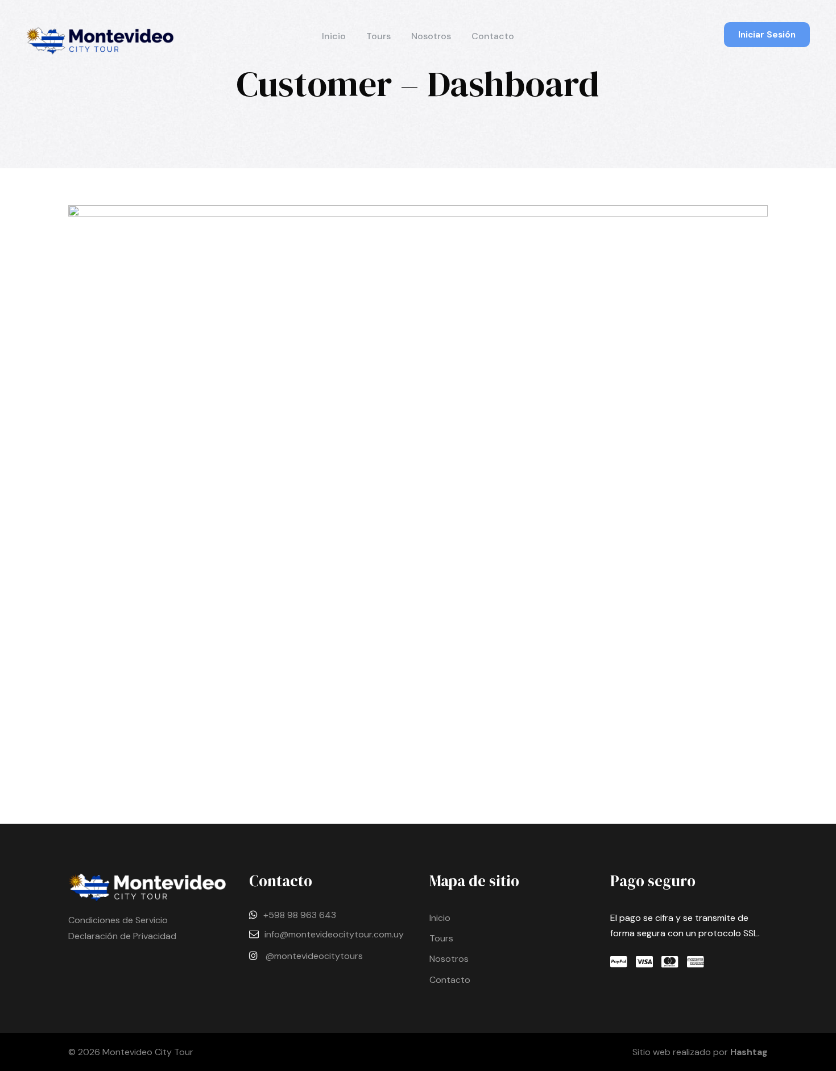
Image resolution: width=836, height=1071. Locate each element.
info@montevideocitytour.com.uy (334, 934)
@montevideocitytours (314, 956)
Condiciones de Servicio (118, 920)
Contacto (492, 36)
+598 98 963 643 (299, 915)
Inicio (334, 36)
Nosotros (431, 36)
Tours (378, 36)
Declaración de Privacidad (122, 936)
